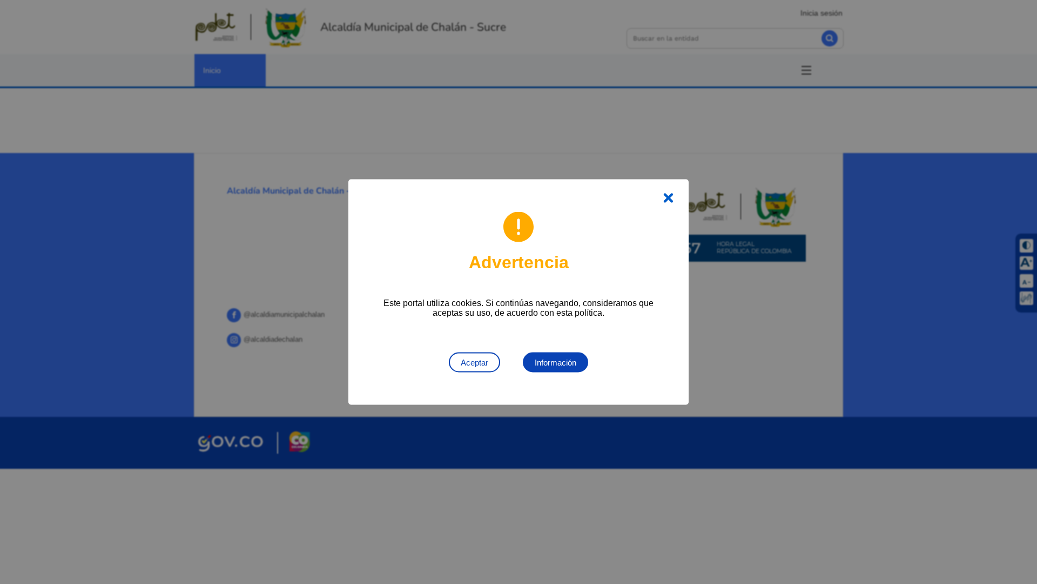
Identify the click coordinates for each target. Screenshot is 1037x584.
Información (555, 362)
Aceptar (474, 362)
